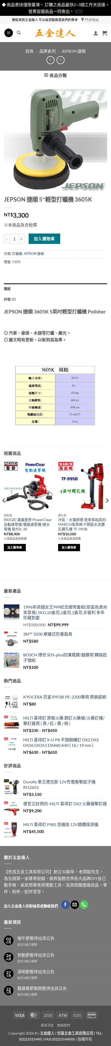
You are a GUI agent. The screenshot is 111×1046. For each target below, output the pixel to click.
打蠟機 (17, 253)
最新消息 (47, 1025)
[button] (8, 33)
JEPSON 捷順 (73, 51)
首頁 (29, 51)
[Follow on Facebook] (65, 904)
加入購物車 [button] (14, 547)
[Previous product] (61, 60)
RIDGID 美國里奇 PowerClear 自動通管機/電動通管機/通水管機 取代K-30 (28, 524)
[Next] (107, 511)
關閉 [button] (79, 11)
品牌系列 (47, 51)
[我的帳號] (95, 33)
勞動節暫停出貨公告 (35, 954)
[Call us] (84, 904)
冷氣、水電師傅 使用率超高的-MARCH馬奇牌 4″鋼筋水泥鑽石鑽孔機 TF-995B (82, 524)
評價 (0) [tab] (10, 299)
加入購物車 (44, 238)
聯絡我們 (63, 1025)
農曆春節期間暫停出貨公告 (42, 988)
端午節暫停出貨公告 (35, 938)
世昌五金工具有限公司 (75, 1033)
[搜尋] (19, 33)
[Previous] (4, 511)
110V (16, 262)
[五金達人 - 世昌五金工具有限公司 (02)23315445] (55, 33)
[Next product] (50, 60)
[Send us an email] (74, 904)
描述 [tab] (7, 289)
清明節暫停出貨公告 (35, 971)
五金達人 (47, 1033)
